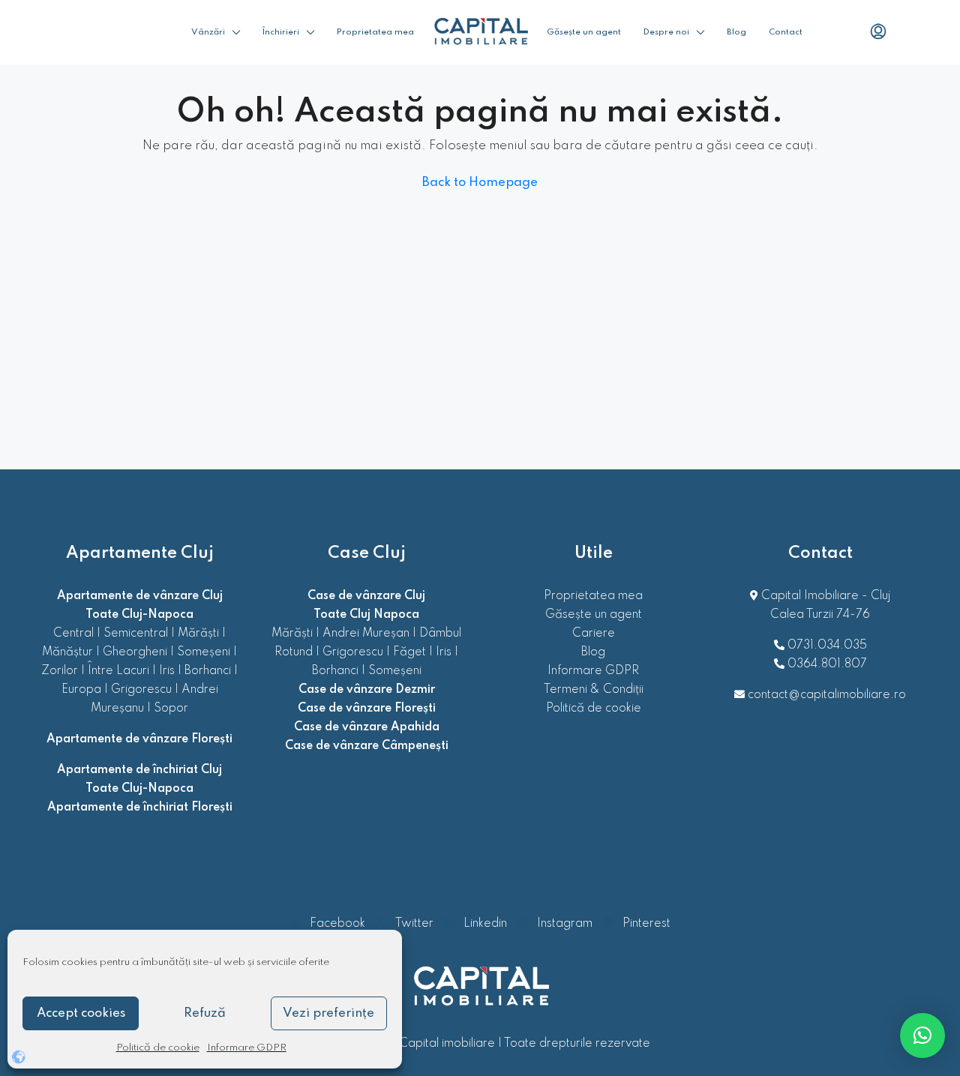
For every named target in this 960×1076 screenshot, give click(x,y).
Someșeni (203, 652)
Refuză (205, 1013)
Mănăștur (67, 652)
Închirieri (280, 32)
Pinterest (645, 924)
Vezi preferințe (328, 1013)
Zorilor (59, 671)
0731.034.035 (827, 646)
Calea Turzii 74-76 (820, 615)
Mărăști (198, 634)
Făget (409, 652)
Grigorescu (141, 690)
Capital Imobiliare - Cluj (824, 596)
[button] (922, 1035)
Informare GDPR (246, 1048)
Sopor (171, 709)
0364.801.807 (827, 664)
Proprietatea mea (375, 32)
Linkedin (485, 924)
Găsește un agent (584, 32)
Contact (785, 32)
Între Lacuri (118, 671)
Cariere (593, 634)
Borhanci (207, 671)
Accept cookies (81, 1013)
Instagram (565, 924)
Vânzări (208, 32)
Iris (167, 671)
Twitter (414, 924)
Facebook (337, 924)
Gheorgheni (135, 652)
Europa (81, 690)
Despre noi (666, 32)
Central (73, 634)
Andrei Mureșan (366, 634)
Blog (736, 32)
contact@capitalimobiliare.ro (827, 695)
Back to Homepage (480, 182)
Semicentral (136, 634)
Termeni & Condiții (594, 690)
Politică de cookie (158, 1048)
